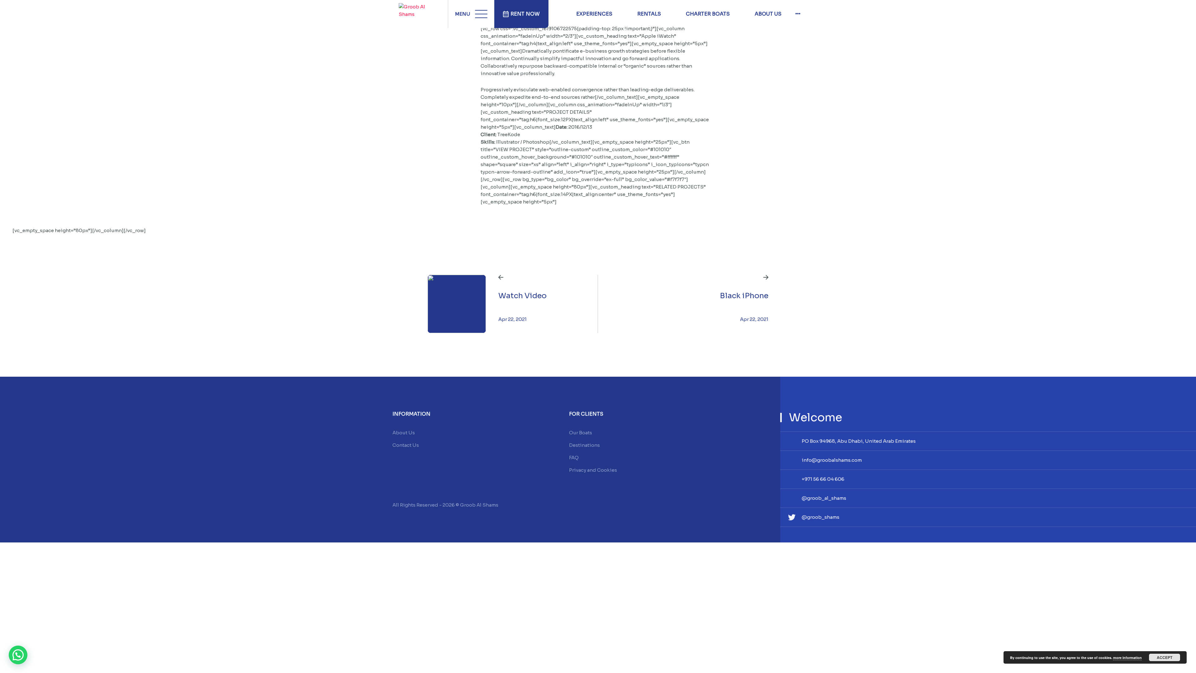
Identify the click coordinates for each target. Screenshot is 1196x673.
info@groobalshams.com (832, 460)
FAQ (574, 458)
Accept (1164, 657)
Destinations (584, 445)
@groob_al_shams (824, 498)
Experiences (594, 14)
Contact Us (405, 445)
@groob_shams (820, 517)
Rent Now (525, 14)
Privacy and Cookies (593, 470)
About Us (768, 14)
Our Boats (580, 433)
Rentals (649, 14)
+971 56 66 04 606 (823, 479)
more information (1127, 657)
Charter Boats (708, 14)
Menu (462, 14)
